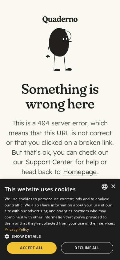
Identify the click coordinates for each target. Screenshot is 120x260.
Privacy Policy (17, 229)
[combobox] (105, 187)
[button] (60, 236)
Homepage (80, 172)
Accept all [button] (31, 247)
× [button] (113, 186)
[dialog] (60, 219)
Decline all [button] (86, 247)
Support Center (49, 162)
